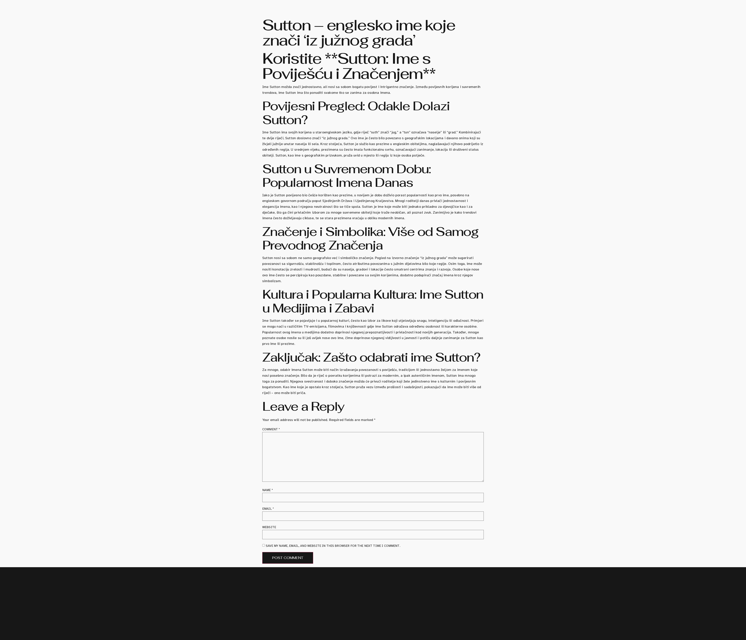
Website (269, 527)
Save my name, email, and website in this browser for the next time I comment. (333, 546)
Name (267, 490)
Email (268, 509)
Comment (271, 429)
